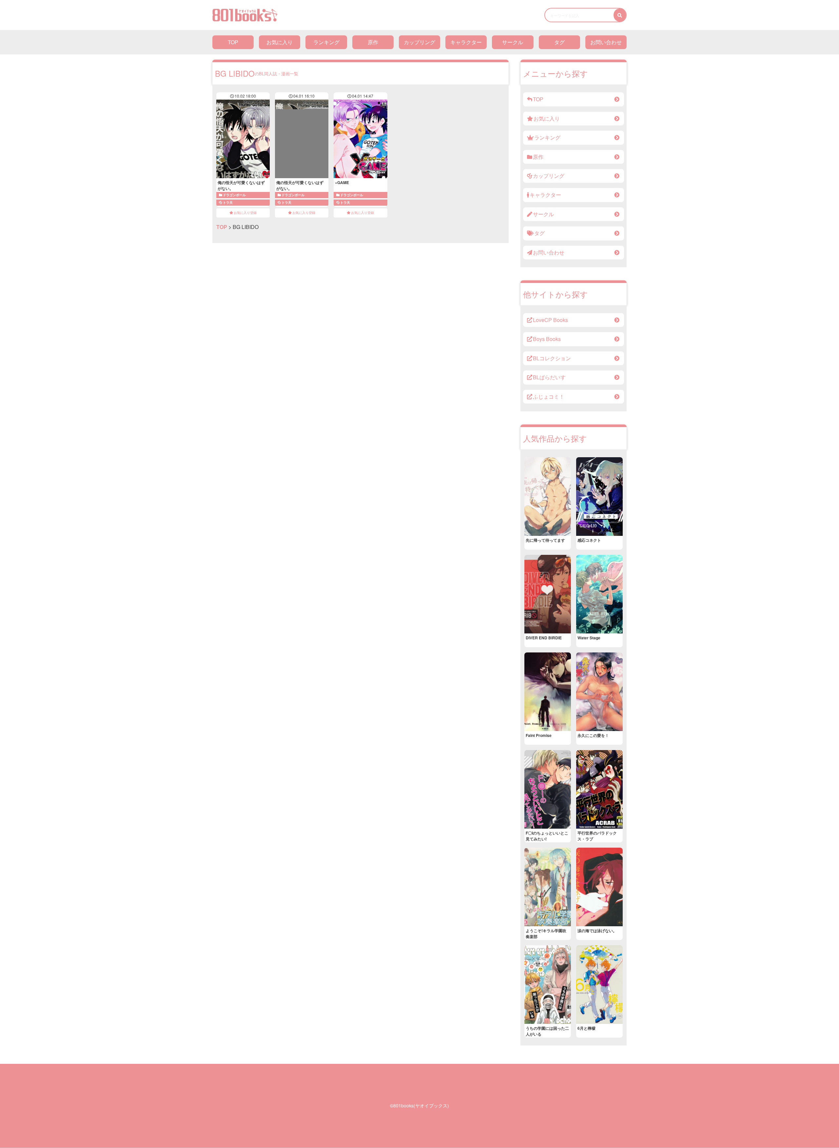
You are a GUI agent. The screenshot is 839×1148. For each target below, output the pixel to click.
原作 (373, 42)
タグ (559, 42)
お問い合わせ (606, 42)
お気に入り (279, 42)
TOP (233, 42)
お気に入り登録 (245, 212)
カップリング (419, 42)
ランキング (326, 42)
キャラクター (466, 42)
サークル (512, 42)
